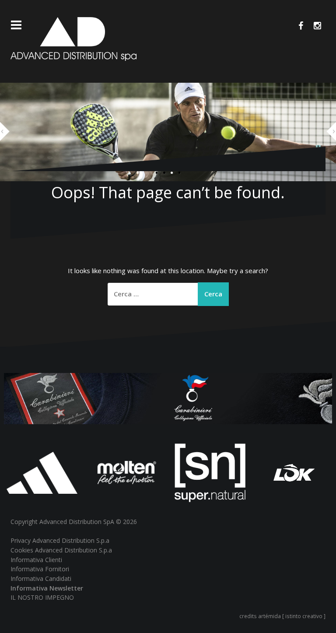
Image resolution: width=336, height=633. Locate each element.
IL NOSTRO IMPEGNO (42, 597)
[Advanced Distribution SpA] (73, 38)
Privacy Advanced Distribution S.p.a (59, 540)
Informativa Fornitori (39, 569)
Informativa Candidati (40, 578)
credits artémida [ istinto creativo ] (282, 615)
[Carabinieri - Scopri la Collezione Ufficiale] (168, 398)
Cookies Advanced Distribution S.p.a (61, 550)
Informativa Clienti (36, 560)
